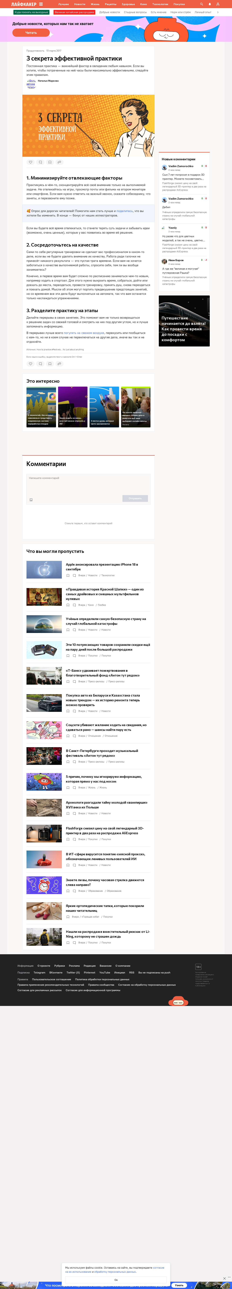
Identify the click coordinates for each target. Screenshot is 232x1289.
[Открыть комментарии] (74, 575)
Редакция (90, 965)
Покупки (92, 655)
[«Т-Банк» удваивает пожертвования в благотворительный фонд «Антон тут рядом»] (88, 676)
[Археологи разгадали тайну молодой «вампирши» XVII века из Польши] (88, 808)
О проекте (44, 965)
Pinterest (89, 972)
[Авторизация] (218, 4)
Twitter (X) (73, 972)
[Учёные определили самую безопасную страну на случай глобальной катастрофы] (88, 624)
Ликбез (102, 605)
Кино (91, 605)
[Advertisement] (88, 443)
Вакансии (105, 965)
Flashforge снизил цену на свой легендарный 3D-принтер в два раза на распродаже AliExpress (184, 186)
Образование (95, 890)
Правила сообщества (101, 984)
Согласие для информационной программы (93, 990)
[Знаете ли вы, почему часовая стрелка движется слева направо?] (88, 885)
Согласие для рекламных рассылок (39, 990)
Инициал (119, 972)
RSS (131, 972)
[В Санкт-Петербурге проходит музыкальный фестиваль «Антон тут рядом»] (88, 756)
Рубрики (59, 965)
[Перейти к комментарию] (184, 178)
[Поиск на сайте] (202, 4)
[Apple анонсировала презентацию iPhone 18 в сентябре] (88, 570)
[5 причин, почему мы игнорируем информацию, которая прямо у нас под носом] (88, 782)
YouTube (104, 972)
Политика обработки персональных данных (102, 979)
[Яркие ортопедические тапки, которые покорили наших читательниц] (88, 911)
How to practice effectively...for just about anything (60, 349)
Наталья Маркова (48, 80)
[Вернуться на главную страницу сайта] (23, 4)
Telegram (39, 972)
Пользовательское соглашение (51, 979)
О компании (122, 965)
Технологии (107, 575)
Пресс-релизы (96, 681)
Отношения (94, 735)
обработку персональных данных (115, 1271)
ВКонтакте (56, 972)
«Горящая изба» (90, 916)
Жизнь (91, 787)
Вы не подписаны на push (154, 972)
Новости (92, 575)
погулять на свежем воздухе (84, 333)
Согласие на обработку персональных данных (147, 984)
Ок (116, 1280)
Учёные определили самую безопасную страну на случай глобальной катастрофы (184, 216)
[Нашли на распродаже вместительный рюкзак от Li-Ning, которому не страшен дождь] (88, 937)
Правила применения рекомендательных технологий (50, 984)
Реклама (125, 424)
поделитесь (125, 211)
